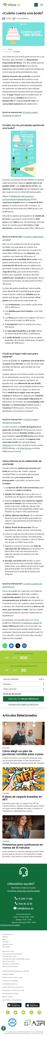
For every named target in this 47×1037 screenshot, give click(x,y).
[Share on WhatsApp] (4, 645)
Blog (3, 939)
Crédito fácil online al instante (12, 987)
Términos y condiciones (10, 964)
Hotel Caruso (26, 448)
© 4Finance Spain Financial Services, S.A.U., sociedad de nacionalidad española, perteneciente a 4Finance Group (23, 1032)
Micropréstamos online (10, 993)
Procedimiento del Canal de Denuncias (16, 959)
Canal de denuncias (9, 956)
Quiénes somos (7, 944)
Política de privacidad (9, 966)
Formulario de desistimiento (12, 954)
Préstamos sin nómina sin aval (13, 990)
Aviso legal (6, 947)
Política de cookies (8, 961)
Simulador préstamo (9, 984)
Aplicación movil (8, 951)
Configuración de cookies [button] (10, 925)
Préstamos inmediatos (10, 980)
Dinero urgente (7, 997)
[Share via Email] (24, 645)
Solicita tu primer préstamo (23, 699)
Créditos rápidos (8, 974)
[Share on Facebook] (11, 645)
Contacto (5, 942)
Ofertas (5, 937)
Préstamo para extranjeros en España (15, 971)
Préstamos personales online (12, 977)
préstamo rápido (31, 623)
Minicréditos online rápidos (11, 1000)
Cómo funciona (7, 934)
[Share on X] (17, 645)
